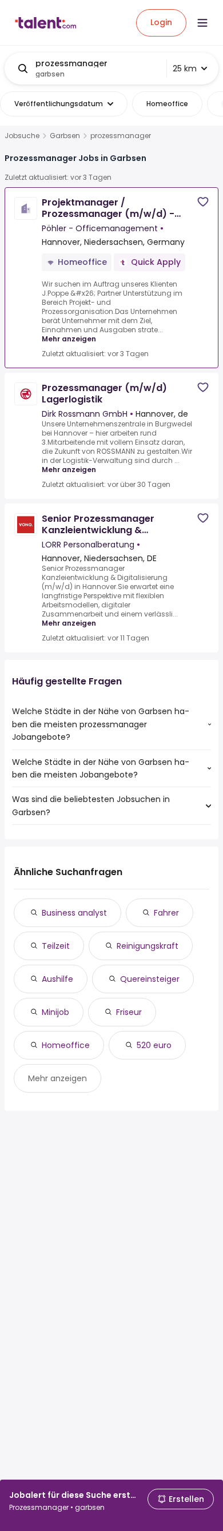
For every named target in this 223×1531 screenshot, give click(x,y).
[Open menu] (202, 23)
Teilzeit (56, 946)
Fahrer (166, 912)
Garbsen (65, 135)
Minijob (55, 1012)
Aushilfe (57, 979)
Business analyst (74, 912)
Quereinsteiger (150, 979)
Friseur (129, 1012)
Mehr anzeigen (69, 339)
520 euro (154, 1045)
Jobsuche (22, 135)
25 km (185, 68)
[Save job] (203, 202)
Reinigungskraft (147, 946)
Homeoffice (66, 1045)
